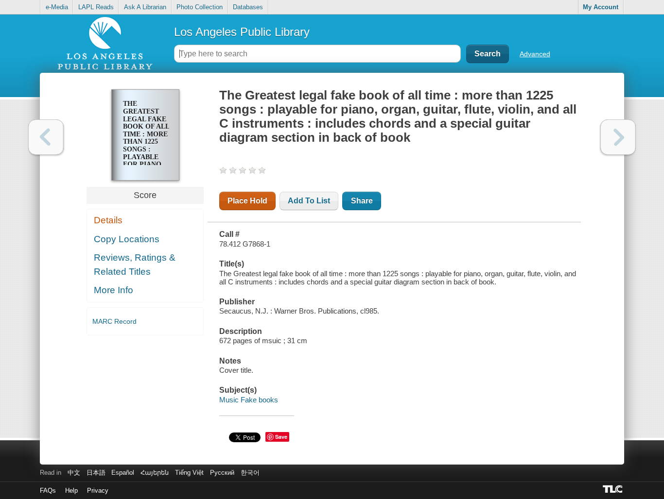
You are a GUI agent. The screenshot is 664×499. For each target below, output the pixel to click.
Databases (248, 7)
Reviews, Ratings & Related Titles (134, 264)
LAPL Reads (96, 7)
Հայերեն (154, 472)
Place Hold (247, 201)
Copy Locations (126, 239)
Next (618, 137)
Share (362, 201)
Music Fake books (248, 400)
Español (122, 472)
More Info (113, 290)
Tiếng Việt (189, 472)
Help (71, 490)
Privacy (97, 490)
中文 (74, 472)
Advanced (535, 54)
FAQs (48, 490)
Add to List (309, 201)
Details (108, 220)
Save (281, 436)
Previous (46, 137)
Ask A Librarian (145, 7)
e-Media (57, 7)
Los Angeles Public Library (242, 31)
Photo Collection (199, 7)
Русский (222, 472)
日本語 (96, 472)
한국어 (250, 472)
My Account (600, 7)
